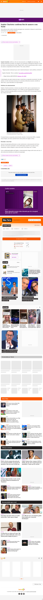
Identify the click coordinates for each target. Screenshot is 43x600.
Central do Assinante (31, 1)
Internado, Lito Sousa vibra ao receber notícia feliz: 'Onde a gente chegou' (10, 516)
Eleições (7, 401)
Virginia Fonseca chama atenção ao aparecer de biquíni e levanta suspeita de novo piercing (14, 550)
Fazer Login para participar (21, 174)
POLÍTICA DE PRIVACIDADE (31, 591)
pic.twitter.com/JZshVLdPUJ (25, 73)
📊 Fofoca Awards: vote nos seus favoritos (9, 42)
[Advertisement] (30, 496)
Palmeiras (28, 432)
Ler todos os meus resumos (21, 238)
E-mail (38, 1)
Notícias (7, 432)
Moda (7, 416)
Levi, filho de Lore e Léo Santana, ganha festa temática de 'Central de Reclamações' (31, 517)
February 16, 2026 (21, 76)
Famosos (5, 165)
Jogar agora (14, 257)
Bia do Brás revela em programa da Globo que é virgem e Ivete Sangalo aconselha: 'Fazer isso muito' (14, 488)
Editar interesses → (37, 225)
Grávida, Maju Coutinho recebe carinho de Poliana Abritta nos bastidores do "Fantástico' (10, 480)
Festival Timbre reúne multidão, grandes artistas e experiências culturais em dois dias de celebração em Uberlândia (34, 543)
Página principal (6, 1)
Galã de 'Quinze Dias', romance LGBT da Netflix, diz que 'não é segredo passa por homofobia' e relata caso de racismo (32, 463)
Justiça (28, 439)
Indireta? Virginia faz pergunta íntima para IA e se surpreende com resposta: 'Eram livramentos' (35, 488)
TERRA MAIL (24, 1)
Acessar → (18, 262)
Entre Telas (24, 459)
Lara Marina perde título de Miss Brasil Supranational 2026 (13, 542)
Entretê (10, 165)
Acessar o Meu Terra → (17, 220)
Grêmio (7, 409)
